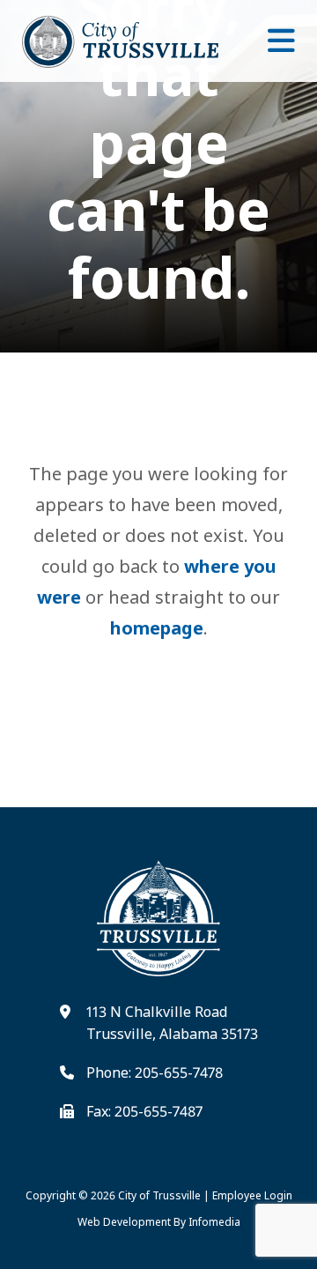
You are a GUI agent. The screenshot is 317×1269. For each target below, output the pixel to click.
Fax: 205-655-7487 (144, 1111)
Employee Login (252, 1195)
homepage (156, 628)
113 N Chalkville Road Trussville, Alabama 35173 (172, 1023)
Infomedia (214, 1221)
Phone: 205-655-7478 (154, 1072)
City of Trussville (159, 1195)
